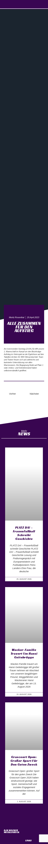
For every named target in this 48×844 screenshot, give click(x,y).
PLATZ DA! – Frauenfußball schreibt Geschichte (24, 533)
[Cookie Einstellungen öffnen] (5, 841)
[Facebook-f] (19, 4)
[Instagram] (24, 4)
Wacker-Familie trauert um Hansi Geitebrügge (24, 653)
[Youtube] (28, 4)
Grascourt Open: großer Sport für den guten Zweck (24, 760)
